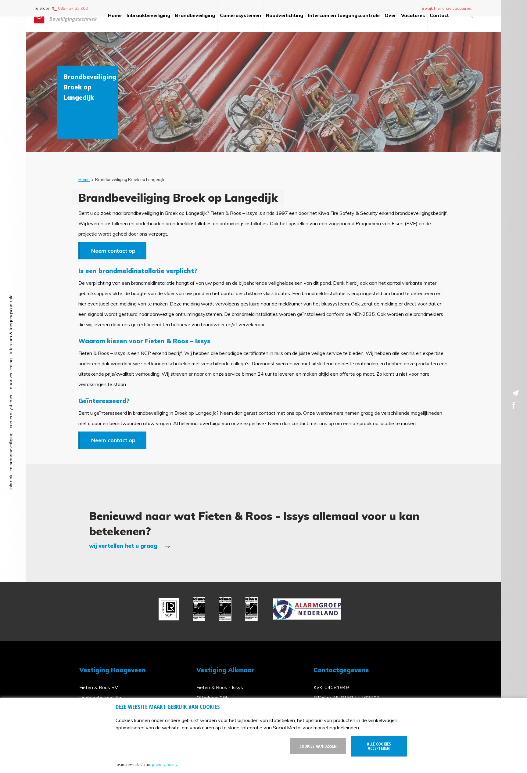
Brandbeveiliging (195, 15)
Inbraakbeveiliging (148, 15)
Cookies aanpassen (318, 746)
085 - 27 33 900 (72, 8)
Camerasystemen (240, 15)
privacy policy (164, 764)
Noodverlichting (284, 15)
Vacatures (413, 15)
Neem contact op (113, 250)
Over (390, 15)
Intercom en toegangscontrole (344, 15)
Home (115, 15)
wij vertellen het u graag (124, 545)
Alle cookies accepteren (379, 746)
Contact (439, 15)
